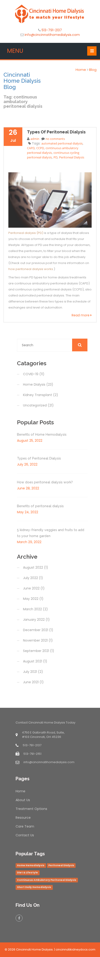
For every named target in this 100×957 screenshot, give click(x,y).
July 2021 (30, 671)
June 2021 (31, 682)
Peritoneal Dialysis (71, 157)
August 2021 (32, 661)
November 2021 (35, 640)
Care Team (25, 826)
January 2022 (34, 619)
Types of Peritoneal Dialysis (56, 131)
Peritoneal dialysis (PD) (25, 233)
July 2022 (30, 578)
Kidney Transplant (37, 395)
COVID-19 (30, 374)
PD (55, 157)
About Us (23, 800)
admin (34, 139)
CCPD (40, 148)
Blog (93, 69)
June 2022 (31, 588)
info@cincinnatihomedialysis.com (52, 34)
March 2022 (32, 609)
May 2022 (30, 598)
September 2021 (36, 650)
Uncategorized (35, 405)
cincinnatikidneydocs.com (75, 949)
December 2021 (35, 630)
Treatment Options (31, 808)
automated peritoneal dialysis (62, 143)
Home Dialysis (34, 384)
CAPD (31, 148)
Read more (81, 315)
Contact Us (25, 835)
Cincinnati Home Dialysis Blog (22, 80)
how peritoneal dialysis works (30, 269)
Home (81, 69)
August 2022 (33, 567)
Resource (23, 817)
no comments (55, 139)
